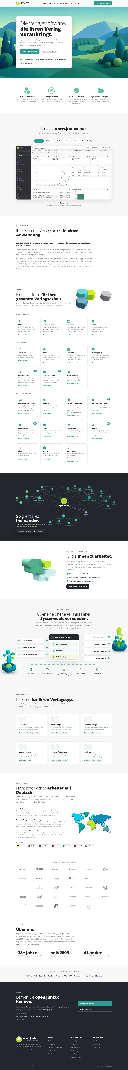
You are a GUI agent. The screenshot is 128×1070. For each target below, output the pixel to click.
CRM (58, 141)
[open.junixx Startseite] (22, 3)
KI (72, 3)
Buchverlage (74, 1041)
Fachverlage (74, 1044)
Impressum (96, 1044)
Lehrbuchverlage (75, 1047)
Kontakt (77, 3)
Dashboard (39, 141)
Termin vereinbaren (103, 3)
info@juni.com (21, 1019)
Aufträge (89, 141)
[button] (64, 173)
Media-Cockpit (78, 141)
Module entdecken (50, 51)
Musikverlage (74, 1051)
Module (51, 3)
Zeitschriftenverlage (76, 1057)
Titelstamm (49, 141)
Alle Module (51, 1054)
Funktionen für (62, 3)
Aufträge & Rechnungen (55, 1047)
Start (44, 3)
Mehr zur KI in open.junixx (78, 587)
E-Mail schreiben (86, 1009)
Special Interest (74, 1054)
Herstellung (67, 141)
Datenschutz (96, 1047)
